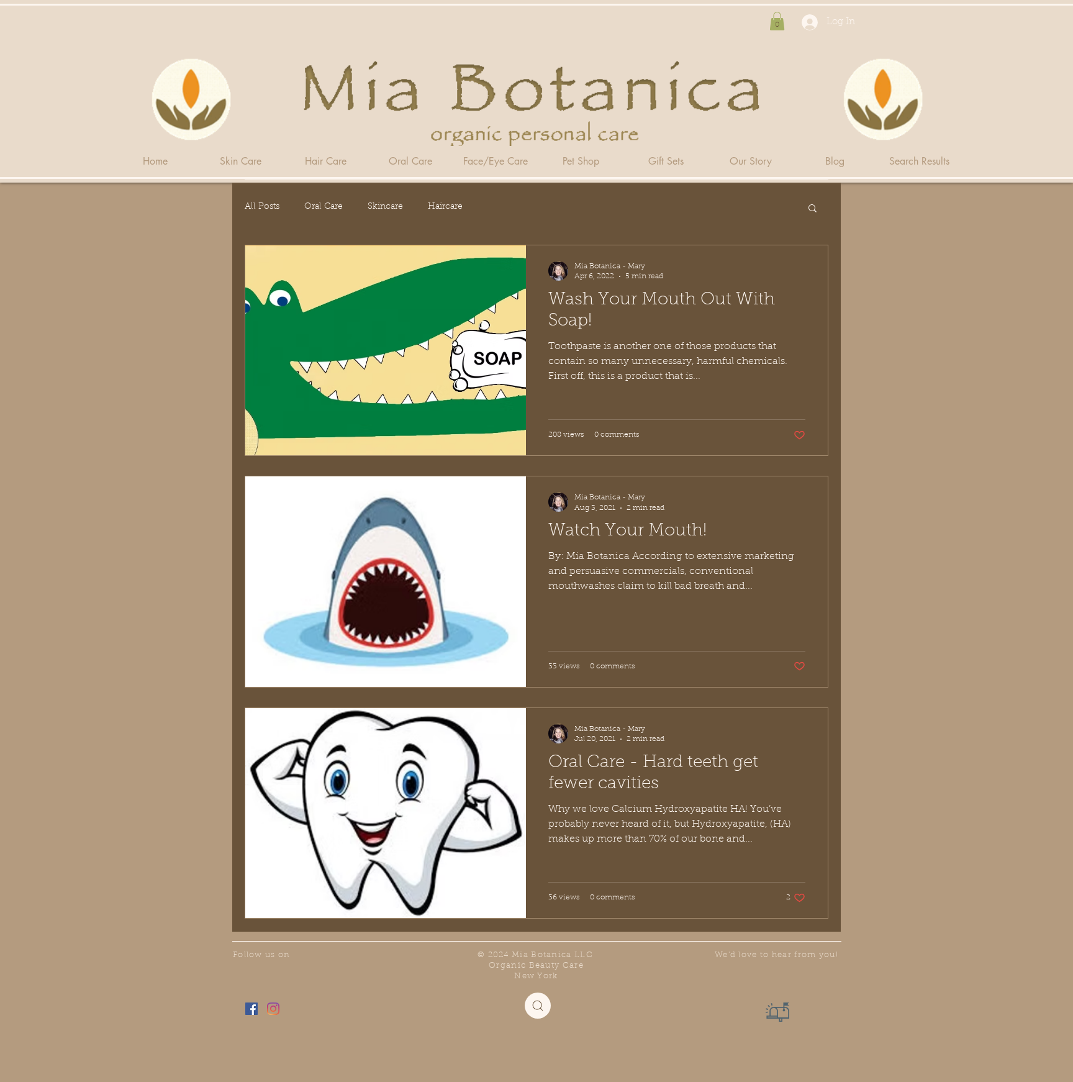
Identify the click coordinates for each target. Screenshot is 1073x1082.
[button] (777, 21)
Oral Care (323, 206)
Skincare (385, 206)
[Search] (538, 1006)
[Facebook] (251, 1008)
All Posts (262, 206)
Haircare (445, 206)
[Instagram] (273, 1008)
